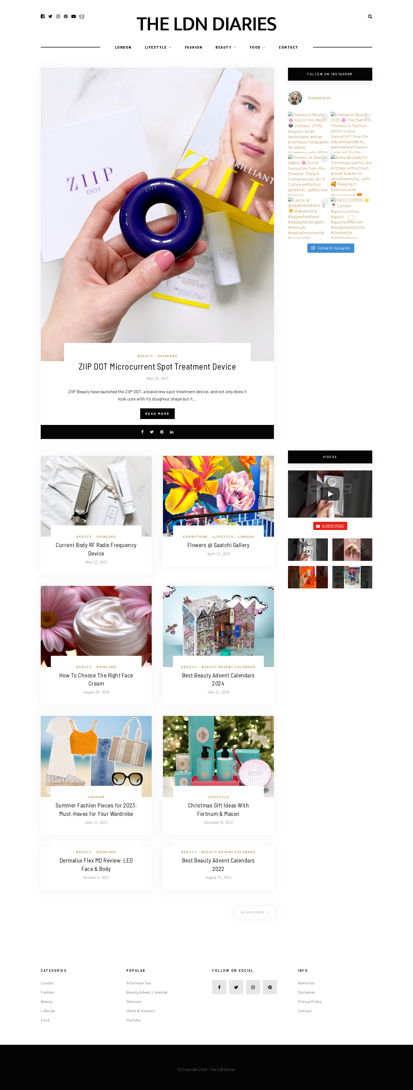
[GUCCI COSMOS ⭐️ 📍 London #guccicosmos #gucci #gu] (351, 218)
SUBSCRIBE (333, 526)
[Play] (330, 494)
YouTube (133, 1020)
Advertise (306, 982)
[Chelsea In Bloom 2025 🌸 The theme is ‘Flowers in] (351, 132)
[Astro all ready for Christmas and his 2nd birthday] (351, 175)
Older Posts (253, 912)
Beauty (223, 47)
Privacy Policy (309, 1001)
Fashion (194, 47)
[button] (308, 552)
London (123, 47)
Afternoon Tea (138, 982)
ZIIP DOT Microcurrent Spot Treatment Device (157, 366)
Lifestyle (156, 47)
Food (255, 47)
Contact (288, 47)
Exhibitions (195, 536)
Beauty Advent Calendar (228, 667)
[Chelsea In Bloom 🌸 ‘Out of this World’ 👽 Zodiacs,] (309, 132)
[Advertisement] (330, 352)
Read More (157, 413)
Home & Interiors (140, 1010)
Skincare (167, 356)
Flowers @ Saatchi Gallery (218, 544)
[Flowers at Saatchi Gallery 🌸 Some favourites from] (309, 175)
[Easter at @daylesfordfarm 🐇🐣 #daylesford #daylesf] (309, 218)
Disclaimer (306, 992)
